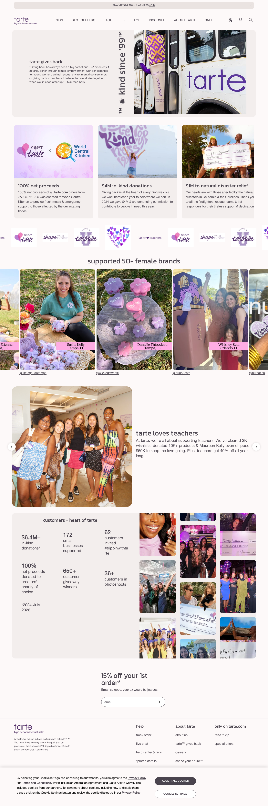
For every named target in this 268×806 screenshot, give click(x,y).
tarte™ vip (222, 735)
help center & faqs (149, 752)
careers (180, 752)
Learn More (42, 750)
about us (181, 735)
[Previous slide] (12, 447)
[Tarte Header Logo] (26, 21)
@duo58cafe (181, 373)
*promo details (146, 761)
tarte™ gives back (188, 744)
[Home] (29, 728)
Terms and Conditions (36, 783)
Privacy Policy (137, 778)
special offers (224, 744)
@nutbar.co (257, 373)
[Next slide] (256, 447)
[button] (108, 21)
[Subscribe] (158, 702)
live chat (142, 744)
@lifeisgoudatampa (32, 373)
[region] (134, 786)
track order (143, 735)
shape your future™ (189, 761)
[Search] (251, 21)
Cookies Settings (175, 794)
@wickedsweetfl (107, 373)
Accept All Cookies (175, 781)
